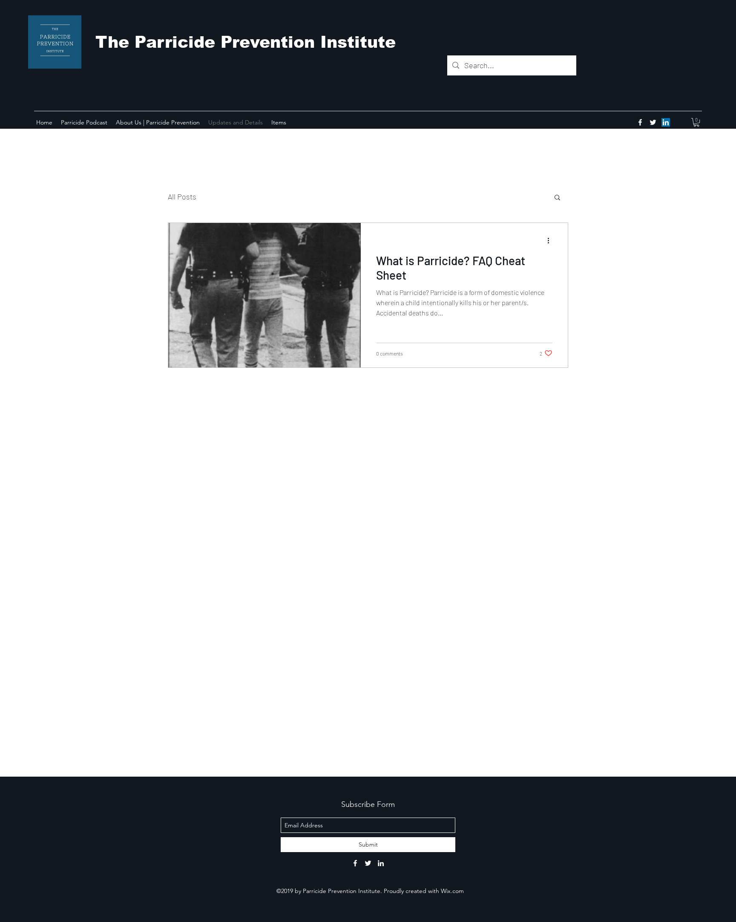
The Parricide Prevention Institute (245, 42)
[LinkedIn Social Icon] (665, 122)
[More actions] (551, 240)
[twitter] (653, 122)
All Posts (182, 196)
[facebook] (640, 122)
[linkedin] (381, 863)
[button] (696, 122)
